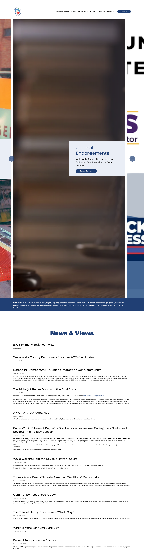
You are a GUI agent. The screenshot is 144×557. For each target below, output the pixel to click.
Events (92, 11)
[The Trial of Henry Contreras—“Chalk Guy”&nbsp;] (72, 508)
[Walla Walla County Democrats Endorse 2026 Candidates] (54, 353)
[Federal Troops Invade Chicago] (72, 536)
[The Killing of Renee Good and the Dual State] (72, 385)
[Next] (132, 159)
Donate (124, 11)
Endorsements (70, 11)
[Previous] (11, 159)
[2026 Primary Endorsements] (33, 340)
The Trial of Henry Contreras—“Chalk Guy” (43, 512)
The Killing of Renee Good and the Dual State (44, 389)
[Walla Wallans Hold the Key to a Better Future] (58, 455)
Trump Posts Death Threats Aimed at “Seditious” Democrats (56, 477)
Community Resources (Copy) (34, 494)
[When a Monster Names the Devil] (36, 524)
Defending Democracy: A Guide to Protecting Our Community (57, 370)
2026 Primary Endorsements (33, 344)
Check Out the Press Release (93, 165)
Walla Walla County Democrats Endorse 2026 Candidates (54, 357)
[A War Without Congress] (54, 408)
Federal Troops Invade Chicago (35, 540)
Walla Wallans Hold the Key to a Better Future (45, 459)
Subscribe (110, 11)
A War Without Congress (31, 412)
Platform (59, 11)
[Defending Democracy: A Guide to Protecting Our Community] (72, 366)
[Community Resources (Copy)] (72, 490)
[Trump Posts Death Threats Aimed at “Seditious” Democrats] (72, 473)
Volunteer (101, 11)
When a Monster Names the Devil (36, 527)
